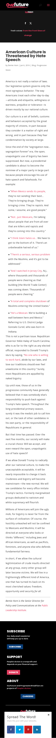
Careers (28, 696)
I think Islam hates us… (24, 238)
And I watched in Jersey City (26, 270)
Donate (13, 672)
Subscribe (15, 646)
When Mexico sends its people (28, 191)
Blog (34, 65)
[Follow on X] (31, 23)
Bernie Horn (13, 65)
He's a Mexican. (19, 312)
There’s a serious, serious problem (30, 254)
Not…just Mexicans (21, 217)
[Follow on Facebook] (25, 23)
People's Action (24, 688)
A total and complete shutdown (29, 301)
